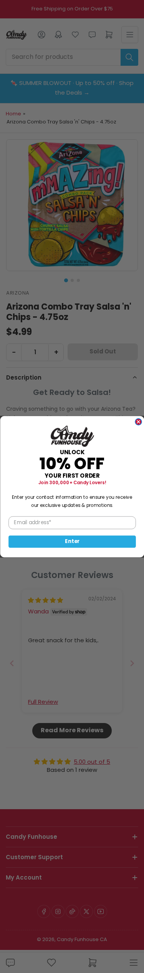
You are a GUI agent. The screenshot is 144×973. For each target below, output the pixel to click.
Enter (72, 541)
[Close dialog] (138, 421)
